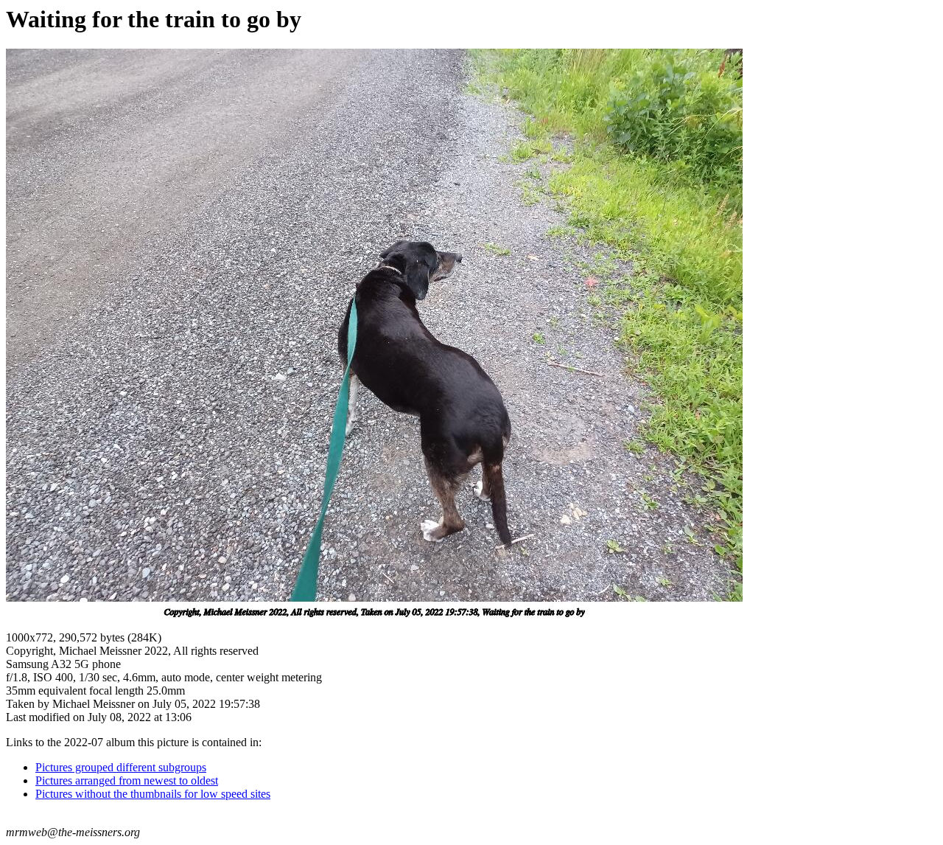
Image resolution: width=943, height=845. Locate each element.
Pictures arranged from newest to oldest (126, 780)
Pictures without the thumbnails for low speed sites (152, 793)
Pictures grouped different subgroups (120, 767)
